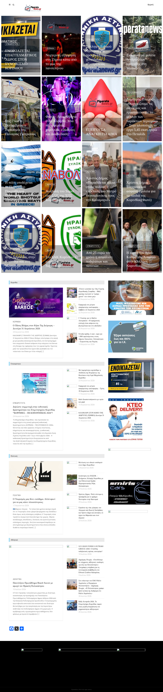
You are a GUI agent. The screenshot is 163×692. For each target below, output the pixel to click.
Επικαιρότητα (12, 44)
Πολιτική (91, 172)
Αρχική (150, 5)
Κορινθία (50, 48)
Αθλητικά (10, 176)
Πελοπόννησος (134, 48)
